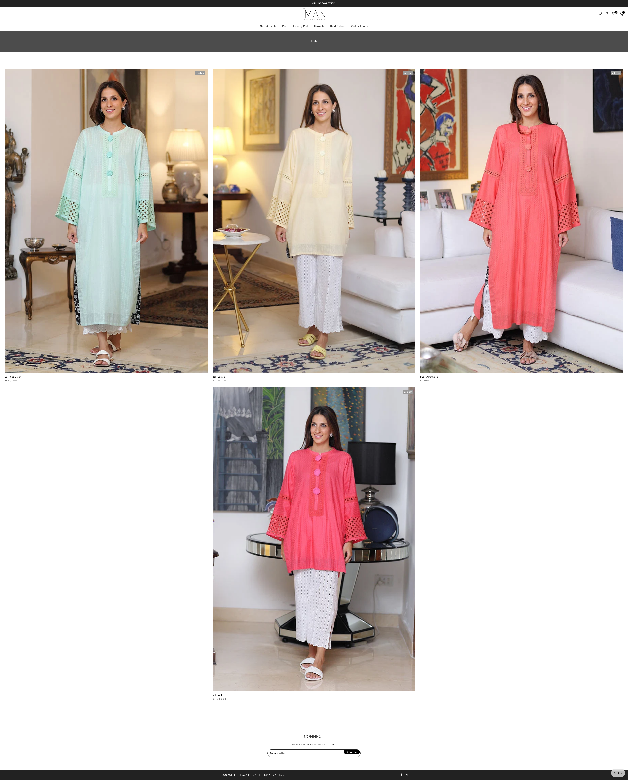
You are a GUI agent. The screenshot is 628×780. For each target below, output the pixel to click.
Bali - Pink (217, 695)
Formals (319, 26)
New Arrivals (268, 26)
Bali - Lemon (219, 376)
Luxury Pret (300, 26)
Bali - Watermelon (429, 376)
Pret (285, 26)
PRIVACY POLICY (247, 775)
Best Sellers (338, 26)
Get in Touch (359, 26)
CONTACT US (229, 775)
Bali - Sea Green (13, 376)
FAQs (281, 775)
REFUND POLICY (267, 775)
